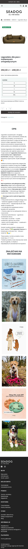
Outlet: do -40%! (14, 2)
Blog (2, 518)
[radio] (14, 83)
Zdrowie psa (4, 476)
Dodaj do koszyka (14, 112)
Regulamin (4, 498)
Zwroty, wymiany (6, 494)
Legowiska (7, 20)
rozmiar (4, 80)
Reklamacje (4, 496)
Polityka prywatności (7, 528)
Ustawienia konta (6, 487)
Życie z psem (5, 478)
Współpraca (4, 526)
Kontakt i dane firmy (7, 515)
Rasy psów (4, 474)
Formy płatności (6, 539)
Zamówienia (4, 485)
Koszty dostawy (5, 507)
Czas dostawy (5, 505)
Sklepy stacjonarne (7, 516)
